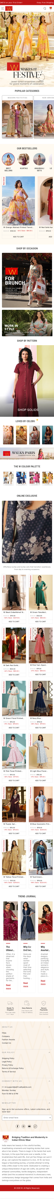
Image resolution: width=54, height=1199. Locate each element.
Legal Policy (7, 1062)
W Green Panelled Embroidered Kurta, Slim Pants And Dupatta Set (40, 612)
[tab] (8, 162)
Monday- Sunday (9, 1090)
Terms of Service (9, 1072)
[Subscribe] (50, 1118)
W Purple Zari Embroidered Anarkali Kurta (12, 824)
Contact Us (6, 1043)
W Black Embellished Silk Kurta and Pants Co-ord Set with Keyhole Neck (14, 612)
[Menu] (2, 8)
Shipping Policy (8, 1058)
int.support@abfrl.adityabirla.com (18, 1087)
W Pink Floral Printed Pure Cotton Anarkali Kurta (12, 771)
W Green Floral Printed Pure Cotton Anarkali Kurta (13, 718)
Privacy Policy (7, 1065)
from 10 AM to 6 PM (10, 1094)
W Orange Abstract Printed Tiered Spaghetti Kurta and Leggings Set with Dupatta (17, 227)
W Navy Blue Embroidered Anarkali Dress (39, 718)
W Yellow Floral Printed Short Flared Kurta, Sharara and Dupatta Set (13, 877)
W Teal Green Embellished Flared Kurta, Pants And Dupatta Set (38, 877)
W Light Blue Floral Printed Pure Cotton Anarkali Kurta (38, 771)
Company (6, 1036)
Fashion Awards (8, 1040)
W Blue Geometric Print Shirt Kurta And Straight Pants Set (40, 824)
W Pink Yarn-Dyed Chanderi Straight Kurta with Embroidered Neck (40, 665)
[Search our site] (45, 8)
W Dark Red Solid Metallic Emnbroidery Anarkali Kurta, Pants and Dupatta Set (12, 665)
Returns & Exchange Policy (13, 1068)
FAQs (4, 1033)
